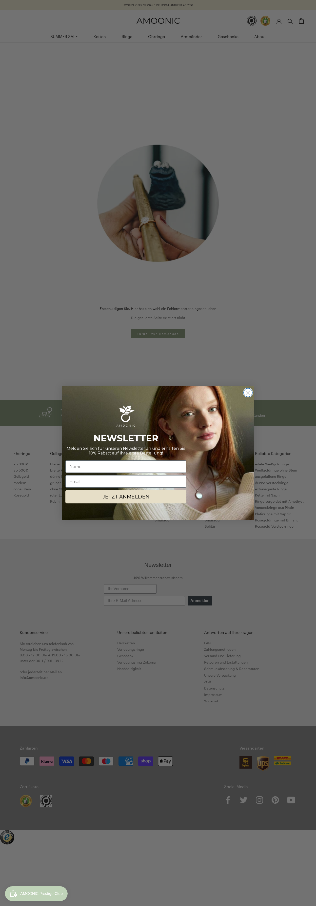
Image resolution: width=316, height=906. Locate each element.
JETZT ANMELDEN (125, 497)
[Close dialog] (248, 392)
